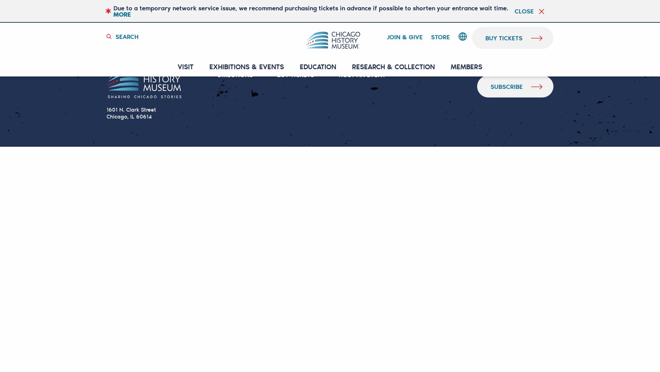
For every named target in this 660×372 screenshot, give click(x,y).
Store (440, 37)
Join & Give (405, 37)
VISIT (186, 67)
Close (524, 11)
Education (318, 67)
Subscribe (507, 86)
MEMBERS (466, 67)
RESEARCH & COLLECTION (393, 67)
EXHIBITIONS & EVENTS (246, 67)
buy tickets (503, 37)
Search (127, 36)
